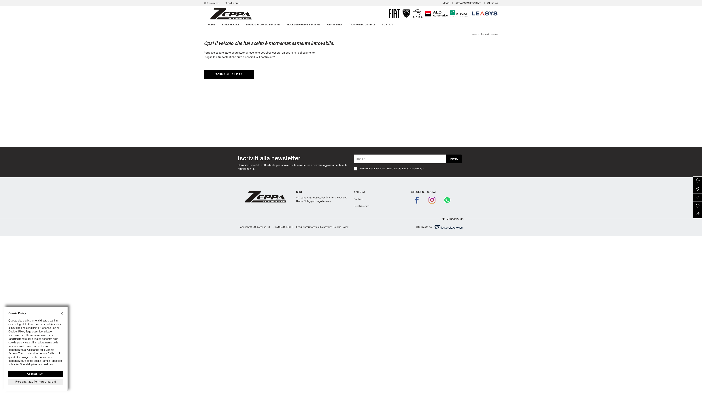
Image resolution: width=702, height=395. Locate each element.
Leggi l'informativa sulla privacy (314, 226)
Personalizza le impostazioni (35, 381)
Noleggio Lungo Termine (263, 24)
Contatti (388, 24)
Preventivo (213, 3)
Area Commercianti (468, 3)
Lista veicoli (230, 24)
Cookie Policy (340, 226)
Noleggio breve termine (303, 24)
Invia (454, 159)
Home (211, 24)
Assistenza (334, 24)
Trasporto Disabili (362, 24)
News (445, 3)
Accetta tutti (35, 373)
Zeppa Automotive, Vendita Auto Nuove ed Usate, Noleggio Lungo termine (321, 199)
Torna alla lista (229, 74)
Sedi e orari (234, 3)
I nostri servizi (361, 206)
